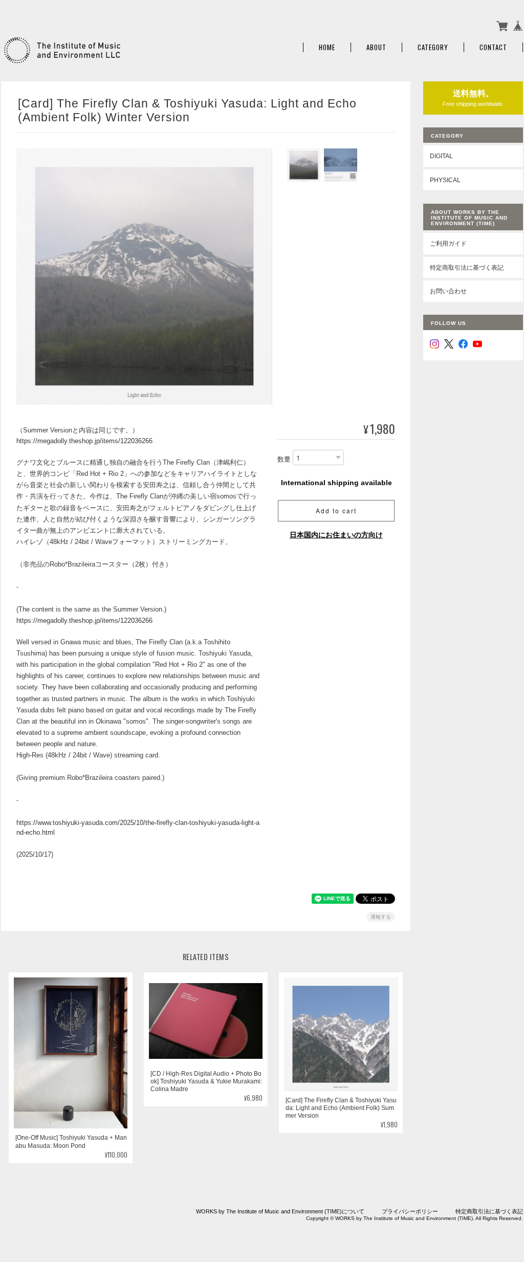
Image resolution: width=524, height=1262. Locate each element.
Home (327, 47)
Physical (445, 180)
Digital (441, 156)
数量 (284, 459)
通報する (380, 917)
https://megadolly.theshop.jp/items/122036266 (84, 441)
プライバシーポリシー (410, 1211)
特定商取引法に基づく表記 (467, 267)
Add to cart (336, 510)
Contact (493, 47)
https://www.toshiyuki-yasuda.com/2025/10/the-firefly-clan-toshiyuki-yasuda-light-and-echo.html (137, 828)
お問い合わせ (448, 291)
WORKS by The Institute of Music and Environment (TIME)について (280, 1211)
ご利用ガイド (448, 243)
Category (433, 47)
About (376, 47)
